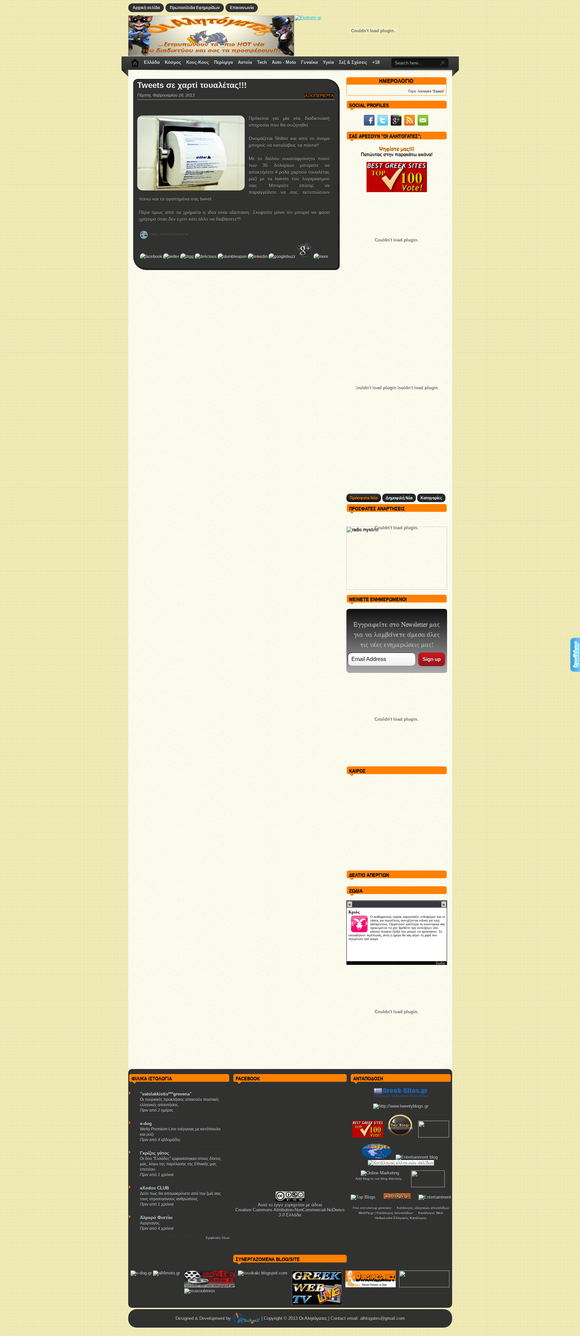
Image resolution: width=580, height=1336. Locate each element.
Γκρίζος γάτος (154, 1153)
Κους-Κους (197, 62)
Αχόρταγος (150, 1223)
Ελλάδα (152, 62)
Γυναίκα (309, 62)
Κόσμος (173, 62)
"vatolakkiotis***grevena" (166, 1094)
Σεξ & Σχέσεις (353, 62)
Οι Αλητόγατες (313, 1318)
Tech (262, 62)
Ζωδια (440, 963)
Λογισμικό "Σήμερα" (431, 91)
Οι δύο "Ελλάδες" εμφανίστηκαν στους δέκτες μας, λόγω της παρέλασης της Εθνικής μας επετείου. (180, 1164)
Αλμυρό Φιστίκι (156, 1217)
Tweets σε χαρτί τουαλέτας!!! (192, 85)
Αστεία (245, 62)
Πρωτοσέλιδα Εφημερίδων (195, 7)
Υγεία (328, 62)
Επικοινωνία (242, 7)
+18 (376, 62)
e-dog (146, 1123)
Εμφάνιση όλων (218, 1238)
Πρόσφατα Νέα (364, 498)
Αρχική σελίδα (146, 7)
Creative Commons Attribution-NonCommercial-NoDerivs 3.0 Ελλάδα (290, 1212)
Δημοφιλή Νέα (399, 498)
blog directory (391, 1179)
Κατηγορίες (431, 498)
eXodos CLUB (154, 1188)
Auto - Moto (284, 62)
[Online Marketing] (380, 1172)
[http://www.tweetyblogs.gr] (400, 1106)
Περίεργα (223, 62)
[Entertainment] (435, 1197)
